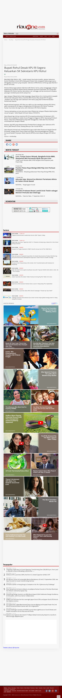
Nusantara (6, 689)
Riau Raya (11, 39)
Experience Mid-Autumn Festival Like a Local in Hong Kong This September (32, 284)
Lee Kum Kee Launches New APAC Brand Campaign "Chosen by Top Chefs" (32, 290)
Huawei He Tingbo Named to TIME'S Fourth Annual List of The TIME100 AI (32, 249)
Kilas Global (27, 688)
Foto (45, 36)
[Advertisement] (31, 11)
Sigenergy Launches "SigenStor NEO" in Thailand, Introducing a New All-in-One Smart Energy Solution (35, 242)
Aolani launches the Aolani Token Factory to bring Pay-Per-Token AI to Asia (32, 277)
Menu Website (9, 33)
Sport (44, 688)
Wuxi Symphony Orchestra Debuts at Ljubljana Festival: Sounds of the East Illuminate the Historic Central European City (32, 589)
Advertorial (35, 36)
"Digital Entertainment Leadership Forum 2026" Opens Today (28, 235)
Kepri (37, 688)
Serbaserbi (12, 689)
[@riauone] (49, 690)
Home (5, 39)
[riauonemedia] (46, 690)
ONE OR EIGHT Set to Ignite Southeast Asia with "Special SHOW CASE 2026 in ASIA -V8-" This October (35, 270)
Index (53, 36)
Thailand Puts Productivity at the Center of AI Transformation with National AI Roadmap (33, 263)
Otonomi (52, 688)
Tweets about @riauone (11, 648)
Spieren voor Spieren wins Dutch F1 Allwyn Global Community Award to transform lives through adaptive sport (31, 615)
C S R (49, 36)
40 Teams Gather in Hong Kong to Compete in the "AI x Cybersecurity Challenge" (30, 584)
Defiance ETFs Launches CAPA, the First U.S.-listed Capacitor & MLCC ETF (28, 575)
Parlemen (32, 688)
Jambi (48, 688)
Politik (18, 688)
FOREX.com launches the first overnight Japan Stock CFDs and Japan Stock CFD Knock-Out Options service (32, 600)
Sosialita (41, 688)
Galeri (41, 36)
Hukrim (22, 688)
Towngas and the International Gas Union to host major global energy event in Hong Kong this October (34, 298)
